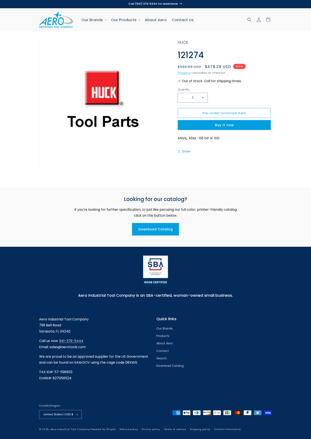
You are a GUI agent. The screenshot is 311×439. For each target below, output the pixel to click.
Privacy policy (151, 429)
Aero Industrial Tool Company (70, 429)
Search (161, 358)
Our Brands (164, 328)
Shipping (184, 72)
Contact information (227, 429)
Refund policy (129, 429)
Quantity (184, 89)
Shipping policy (200, 429)
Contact (162, 351)
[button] (94, 20)
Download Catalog (155, 229)
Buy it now (224, 125)
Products (162, 336)
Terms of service (175, 429)
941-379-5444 (71, 340)
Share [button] (186, 151)
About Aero (164, 343)
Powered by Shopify (103, 429)
